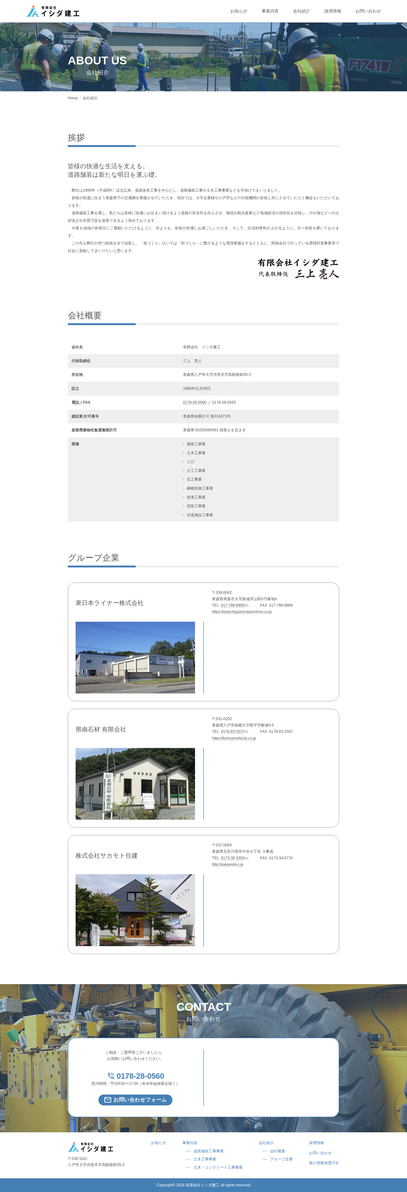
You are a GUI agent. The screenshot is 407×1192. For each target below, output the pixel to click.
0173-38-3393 (232, 858)
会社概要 (277, 1151)
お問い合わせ (368, 11)
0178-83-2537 (232, 732)
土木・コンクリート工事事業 (218, 1167)
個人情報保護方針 (324, 1163)
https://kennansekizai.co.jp (234, 738)
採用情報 (332, 11)
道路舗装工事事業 (209, 1151)
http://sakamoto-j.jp (227, 864)
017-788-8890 (232, 605)
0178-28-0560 (195, 402)
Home (73, 98)
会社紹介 (301, 11)
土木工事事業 (205, 1159)
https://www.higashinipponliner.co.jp (242, 612)
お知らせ (238, 11)
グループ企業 (281, 1159)
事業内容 (270, 11)
